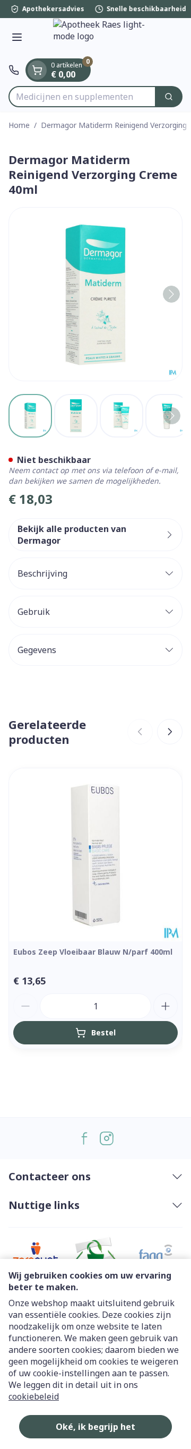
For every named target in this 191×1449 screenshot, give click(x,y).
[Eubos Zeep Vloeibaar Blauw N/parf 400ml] (95, 854)
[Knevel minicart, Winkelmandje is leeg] (37, 70)
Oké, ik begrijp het (95, 1427)
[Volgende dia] (170, 731)
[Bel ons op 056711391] (13, 70)
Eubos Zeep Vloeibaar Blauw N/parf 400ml (92, 952)
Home (19, 125)
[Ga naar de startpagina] (106, 38)
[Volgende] (171, 294)
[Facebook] (84, 1138)
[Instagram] (107, 1138)
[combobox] (82, 96)
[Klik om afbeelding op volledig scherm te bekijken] (95, 294)
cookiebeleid (33, 1396)
